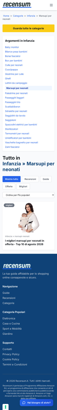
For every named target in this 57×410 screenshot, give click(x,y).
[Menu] (51, 5)
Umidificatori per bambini (18, 138)
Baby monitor (12, 47)
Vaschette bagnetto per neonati (21, 142)
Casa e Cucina (11, 323)
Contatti (7, 349)
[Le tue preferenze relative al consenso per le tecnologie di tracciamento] (6, 407)
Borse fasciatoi (12, 56)
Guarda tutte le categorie (28, 28)
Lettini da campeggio (16, 83)
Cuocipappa (11, 69)
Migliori (23, 186)
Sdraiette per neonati (16, 111)
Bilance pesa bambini (16, 51)
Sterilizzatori (11, 129)
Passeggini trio (12, 102)
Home (6, 15)
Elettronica (9, 318)
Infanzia (31, 15)
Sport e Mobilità (12, 328)
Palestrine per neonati (16, 93)
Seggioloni (10, 120)
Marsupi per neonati (17, 88)
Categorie (18, 15)
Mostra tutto (11, 179)
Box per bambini (13, 60)
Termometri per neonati (17, 133)
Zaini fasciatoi (12, 147)
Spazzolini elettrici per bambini (21, 124)
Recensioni (30, 179)
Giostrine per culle (14, 74)
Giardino (8, 333)
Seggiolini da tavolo (15, 115)
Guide (46, 179)
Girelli (8, 78)
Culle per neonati (13, 65)
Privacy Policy (11, 354)
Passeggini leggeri (14, 97)
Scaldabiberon (12, 106)
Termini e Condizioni (15, 364)
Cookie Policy (11, 359)
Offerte (9, 186)
